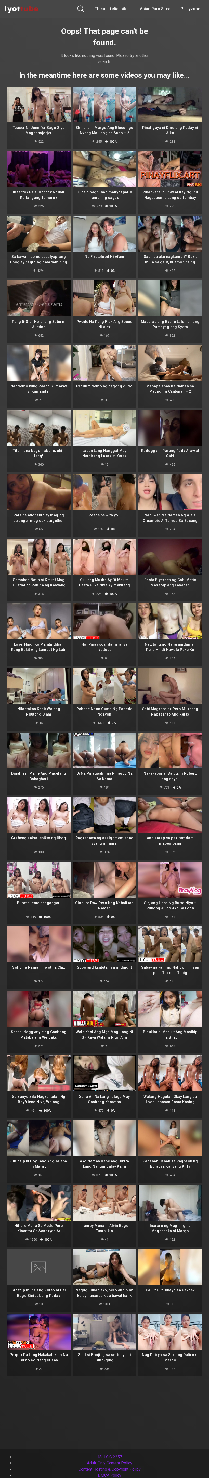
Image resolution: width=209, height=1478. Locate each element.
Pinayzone (190, 8)
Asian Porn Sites (155, 8)
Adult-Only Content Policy (109, 1463)
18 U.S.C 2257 (109, 1457)
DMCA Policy (109, 1475)
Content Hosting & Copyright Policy (109, 1469)
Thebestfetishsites (112, 8)
